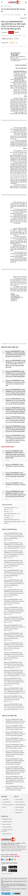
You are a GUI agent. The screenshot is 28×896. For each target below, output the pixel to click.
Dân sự (7, 478)
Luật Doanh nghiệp (15, 888)
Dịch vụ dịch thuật (19, 807)
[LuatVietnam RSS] (15, 860)
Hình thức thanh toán (7, 821)
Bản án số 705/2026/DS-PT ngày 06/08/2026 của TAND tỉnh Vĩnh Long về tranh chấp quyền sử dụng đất (15, 733)
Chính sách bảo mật (7, 827)
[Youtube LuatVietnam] (7, 860)
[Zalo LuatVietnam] (4, 860)
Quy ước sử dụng (6, 824)
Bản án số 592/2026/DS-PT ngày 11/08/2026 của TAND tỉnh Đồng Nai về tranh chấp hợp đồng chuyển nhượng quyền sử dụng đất (15, 761)
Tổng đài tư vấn (19, 812)
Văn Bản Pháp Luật (5, 888)
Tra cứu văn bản (19, 799)
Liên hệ (4, 807)
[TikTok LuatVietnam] (10, 860)
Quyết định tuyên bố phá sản (11, 519)
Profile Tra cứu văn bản (8, 804)
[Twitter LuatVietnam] (12, 860)
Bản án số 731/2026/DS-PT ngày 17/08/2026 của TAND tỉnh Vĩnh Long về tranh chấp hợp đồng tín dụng (15, 727)
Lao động (7, 460)
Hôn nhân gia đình (8, 507)
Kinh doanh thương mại (10, 513)
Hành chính (7, 515)
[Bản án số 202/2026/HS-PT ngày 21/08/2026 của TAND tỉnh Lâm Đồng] (3, 483)
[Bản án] (14, 2)
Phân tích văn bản (19, 802)
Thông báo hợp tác (7, 833)
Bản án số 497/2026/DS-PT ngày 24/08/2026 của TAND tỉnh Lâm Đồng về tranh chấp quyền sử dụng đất (15, 474)
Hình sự (7, 468)
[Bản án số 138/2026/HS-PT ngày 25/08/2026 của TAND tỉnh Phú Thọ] (3, 465)
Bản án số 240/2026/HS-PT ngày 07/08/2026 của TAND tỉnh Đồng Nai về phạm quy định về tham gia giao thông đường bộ (15, 753)
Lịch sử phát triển (6, 802)
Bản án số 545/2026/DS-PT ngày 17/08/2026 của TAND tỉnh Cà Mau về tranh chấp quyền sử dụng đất (15, 788)
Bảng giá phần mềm (7, 819)
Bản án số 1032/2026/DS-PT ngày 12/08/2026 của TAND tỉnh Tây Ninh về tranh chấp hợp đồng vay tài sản (16, 746)
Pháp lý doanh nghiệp (20, 804)
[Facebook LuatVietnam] (2, 860)
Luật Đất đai (23, 888)
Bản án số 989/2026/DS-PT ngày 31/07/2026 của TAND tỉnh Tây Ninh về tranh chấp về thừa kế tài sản (16, 740)
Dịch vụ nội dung (19, 809)
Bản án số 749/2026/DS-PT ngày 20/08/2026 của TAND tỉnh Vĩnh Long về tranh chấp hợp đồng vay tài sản (15, 721)
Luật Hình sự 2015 (5, 890)
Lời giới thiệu (5, 799)
